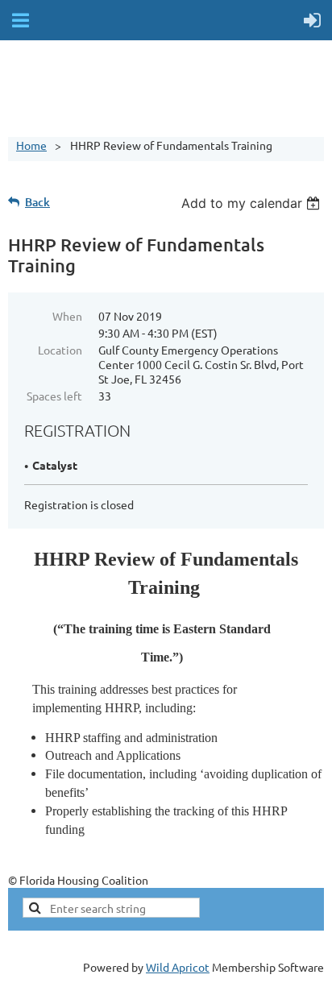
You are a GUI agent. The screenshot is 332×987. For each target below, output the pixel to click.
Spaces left (54, 395)
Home (31, 145)
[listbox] (252, 203)
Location (60, 349)
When (67, 316)
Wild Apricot (178, 967)
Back (37, 201)
